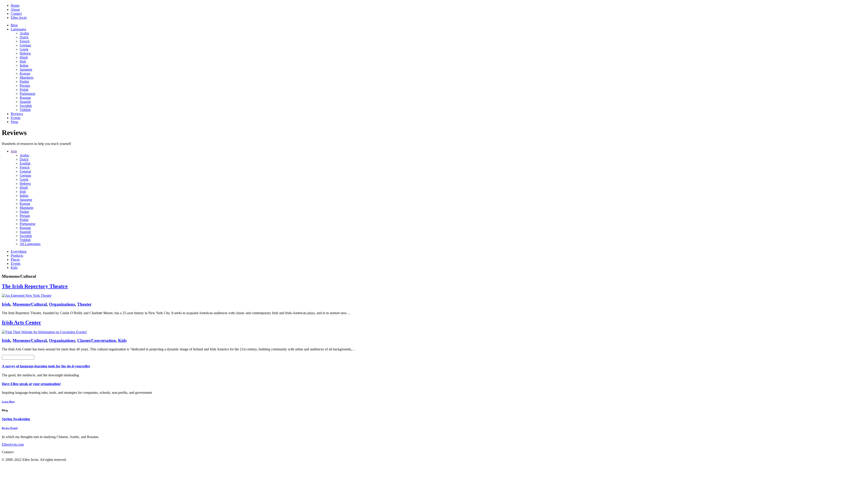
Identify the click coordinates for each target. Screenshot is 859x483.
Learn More (8, 401)
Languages (18, 29)
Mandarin (26, 77)
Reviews (17, 114)
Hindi (24, 57)
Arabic (24, 33)
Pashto (24, 81)
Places (15, 259)
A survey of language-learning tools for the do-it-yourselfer (46, 366)
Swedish (26, 106)
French (25, 41)
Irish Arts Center (21, 322)
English (25, 163)
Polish (24, 89)
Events (15, 118)
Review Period (9, 428)
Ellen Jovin (19, 17)
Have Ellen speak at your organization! (31, 384)
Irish (23, 61)
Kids (14, 267)
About (15, 9)
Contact (16, 13)
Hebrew (25, 53)
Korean (25, 73)
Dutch (24, 37)
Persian (25, 85)
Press (14, 122)
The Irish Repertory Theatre (35, 286)
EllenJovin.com (13, 444)
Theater (84, 304)
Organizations (62, 304)
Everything (18, 251)
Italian (24, 65)
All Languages (30, 244)
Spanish (25, 102)
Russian (25, 98)
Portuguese (27, 93)
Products (17, 255)
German (25, 45)
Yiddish (25, 110)
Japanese (26, 69)
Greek (24, 49)
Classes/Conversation (96, 340)
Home (15, 5)
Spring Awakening (16, 419)
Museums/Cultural (30, 304)
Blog (14, 25)
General (25, 171)
